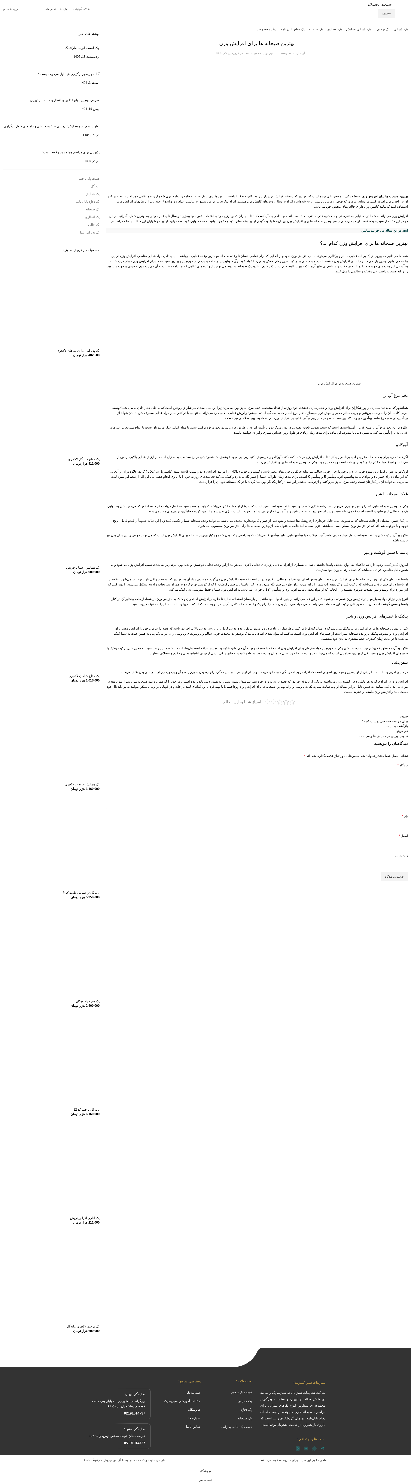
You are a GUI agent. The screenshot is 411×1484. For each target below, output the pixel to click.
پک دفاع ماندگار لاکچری (84, 459)
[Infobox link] (37, 29)
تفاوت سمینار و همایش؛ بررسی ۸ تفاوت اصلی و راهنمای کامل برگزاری (52, 126)
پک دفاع (246, 1409)
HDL (234, 471)
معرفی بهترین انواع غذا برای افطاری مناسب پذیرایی (65, 100)
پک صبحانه (92, 209)
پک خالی (94, 224)
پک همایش (92, 194)
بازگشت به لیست (396, 726)
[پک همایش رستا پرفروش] (51, 517)
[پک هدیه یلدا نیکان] (51, 950)
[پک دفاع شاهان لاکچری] (51, 625)
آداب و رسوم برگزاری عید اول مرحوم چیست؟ (69, 74)
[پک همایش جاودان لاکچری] (51, 733)
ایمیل (403, 836)
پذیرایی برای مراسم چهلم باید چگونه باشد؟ (71, 152)
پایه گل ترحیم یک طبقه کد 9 (81, 892)
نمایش (365, 230)
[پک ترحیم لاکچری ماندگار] (51, 1275)
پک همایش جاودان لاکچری (82, 784)
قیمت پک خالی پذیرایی (236, 1427)
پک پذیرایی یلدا (90, 232)
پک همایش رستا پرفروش (83, 567)
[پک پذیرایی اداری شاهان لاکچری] (51, 300)
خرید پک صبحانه (248, 266)
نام (405, 816)
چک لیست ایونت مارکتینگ (82, 48)
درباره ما (194, 1418)
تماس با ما (193, 1426)
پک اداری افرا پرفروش (85, 1218)
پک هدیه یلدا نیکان (88, 1001)
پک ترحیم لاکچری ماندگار (83, 1326)
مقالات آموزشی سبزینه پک (182, 1401)
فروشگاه (194, 1409)
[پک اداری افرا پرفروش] (51, 1167)
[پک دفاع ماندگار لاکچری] (51, 408)
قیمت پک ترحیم (89, 178)
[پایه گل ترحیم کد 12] (51, 1059)
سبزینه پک (377, 221)
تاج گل (95, 186)
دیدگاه (402, 765)
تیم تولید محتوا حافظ (259, 53)
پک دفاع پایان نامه (88, 201)
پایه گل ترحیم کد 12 (86, 1109)
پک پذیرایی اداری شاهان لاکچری (78, 350)
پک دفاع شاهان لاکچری (84, 676)
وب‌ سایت (401, 855)
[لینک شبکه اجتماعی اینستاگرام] (36, 9)
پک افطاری (92, 217)
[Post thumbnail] (95, 66)
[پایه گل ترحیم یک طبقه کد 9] (51, 842)
